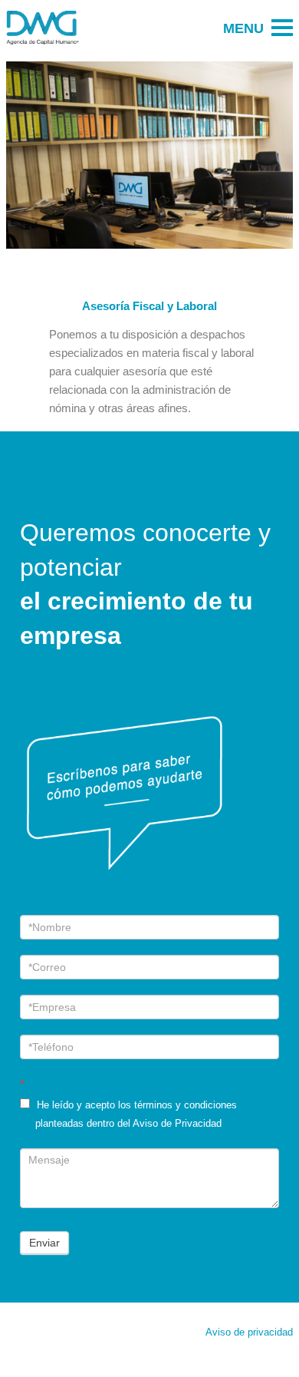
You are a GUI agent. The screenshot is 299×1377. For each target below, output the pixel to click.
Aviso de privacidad (249, 1332)
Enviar (44, 1243)
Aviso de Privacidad (177, 1123)
